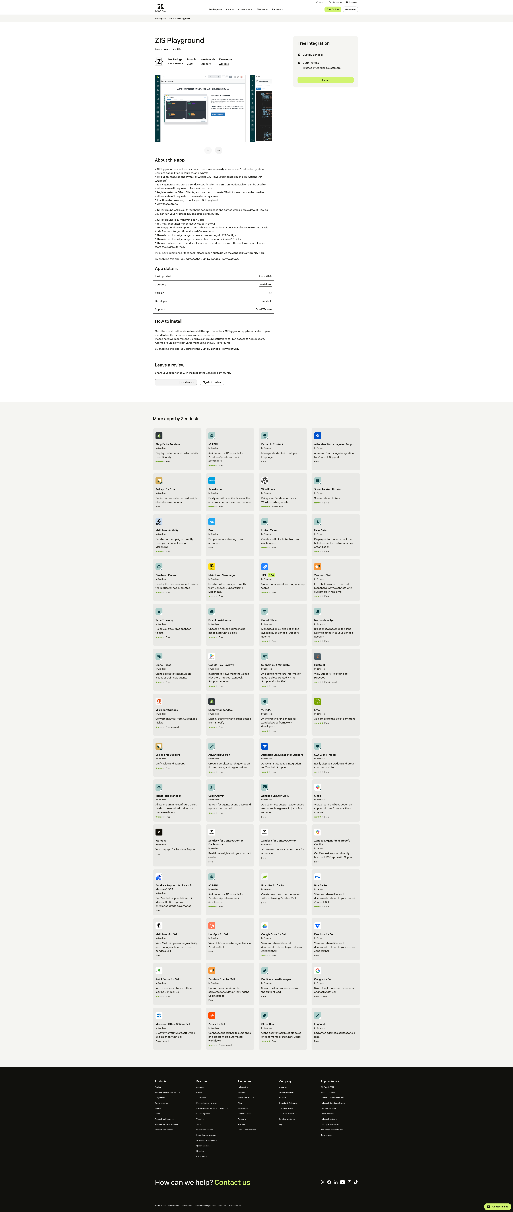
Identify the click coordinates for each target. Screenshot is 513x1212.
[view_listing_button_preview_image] (200, 108)
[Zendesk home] (161, 8)
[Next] (218, 150)
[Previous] (208, 150)
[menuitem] (351, 2)
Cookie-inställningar (202, 1205)
